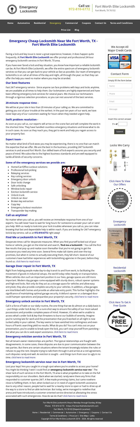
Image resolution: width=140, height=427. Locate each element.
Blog (77, 29)
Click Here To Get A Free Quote (120, 304)
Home (10, 23)
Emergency (55, 23)
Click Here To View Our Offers (119, 182)
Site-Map (84, 416)
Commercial (71, 23)
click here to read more (28, 261)
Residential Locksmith (119, 269)
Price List (66, 29)
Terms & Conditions (58, 416)
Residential (40, 23)
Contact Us (100, 23)
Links (92, 416)
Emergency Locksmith (119, 223)
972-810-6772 (79, 9)
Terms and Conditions (121, 23)
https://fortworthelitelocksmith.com (82, 406)
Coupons (86, 23)
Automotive (24, 23)
